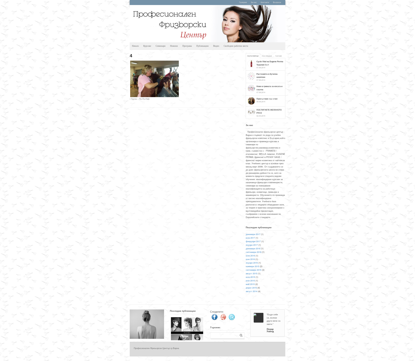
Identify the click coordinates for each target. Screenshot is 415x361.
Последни (267, 56)
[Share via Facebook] (214, 319)
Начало (135, 45)
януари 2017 (252, 244)
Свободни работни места (236, 45)
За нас (254, 2)
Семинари (161, 45)
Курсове (147, 45)
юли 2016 (250, 255)
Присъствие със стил (267, 98)
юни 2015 (250, 280)
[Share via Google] (223, 319)
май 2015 (250, 284)
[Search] (241, 335)
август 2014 (251, 291)
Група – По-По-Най (139, 99)
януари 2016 (252, 262)
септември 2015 (253, 269)
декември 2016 (253, 248)
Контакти (265, 2)
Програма (187, 45)
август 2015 (251, 273)
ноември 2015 (252, 266)
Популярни (253, 56)
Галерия (243, 2)
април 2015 (251, 287)
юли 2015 (250, 276)
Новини (174, 45)
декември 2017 (253, 234)
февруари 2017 (253, 241)
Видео (216, 45)
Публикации (202, 45)
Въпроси (277, 2)
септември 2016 (253, 252)
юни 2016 (250, 259)
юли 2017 (250, 237)
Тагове (278, 56)
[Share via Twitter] (232, 319)
